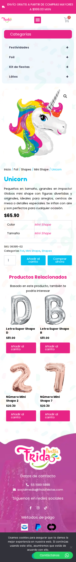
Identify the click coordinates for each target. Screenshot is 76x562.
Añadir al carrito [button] (17, 347)
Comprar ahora (59, 260)
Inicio (7, 169)
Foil (39, 57)
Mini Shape (41, 169)
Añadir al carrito (33, 260)
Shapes (26, 169)
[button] (37, 20)
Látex (39, 76)
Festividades (39, 47)
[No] (71, 547)
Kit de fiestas (39, 67)
